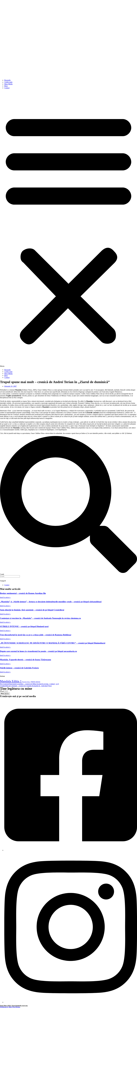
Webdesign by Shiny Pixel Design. (10, 1007)
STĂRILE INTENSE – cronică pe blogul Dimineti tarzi (24, 626)
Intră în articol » (5, 597)
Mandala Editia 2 (26, 681)
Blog (6, 86)
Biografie (7, 80)
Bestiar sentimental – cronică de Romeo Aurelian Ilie (23, 593)
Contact (7, 88)
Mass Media (8, 84)
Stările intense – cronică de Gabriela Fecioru (19, 668)
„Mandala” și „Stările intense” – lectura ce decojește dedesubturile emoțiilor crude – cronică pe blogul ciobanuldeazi (50, 602)
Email (2, 691)
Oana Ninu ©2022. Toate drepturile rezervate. (14, 1005)
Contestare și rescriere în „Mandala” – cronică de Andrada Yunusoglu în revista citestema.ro (40, 618)
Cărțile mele (8, 82)
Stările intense (35, 682)
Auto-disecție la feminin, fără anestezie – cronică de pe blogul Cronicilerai (32, 610)
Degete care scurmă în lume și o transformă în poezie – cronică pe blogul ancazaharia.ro (38, 651)
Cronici (6, 585)
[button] (68, 229)
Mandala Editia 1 (11, 681)
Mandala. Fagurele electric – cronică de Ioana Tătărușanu (25, 659)
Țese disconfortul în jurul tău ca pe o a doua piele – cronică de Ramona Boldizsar (35, 635)
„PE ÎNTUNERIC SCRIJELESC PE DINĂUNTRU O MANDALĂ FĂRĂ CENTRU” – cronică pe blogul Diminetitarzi (52, 643)
